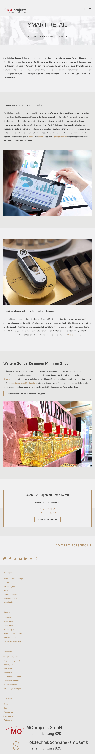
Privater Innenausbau (12, 641)
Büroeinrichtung (10, 637)
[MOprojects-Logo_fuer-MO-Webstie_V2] (47, 724)
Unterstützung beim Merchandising (23, 383)
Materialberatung (10, 684)
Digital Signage (74, 335)
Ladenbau (7, 617)
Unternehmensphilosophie (14, 578)
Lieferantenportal (10, 594)
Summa (41, 137)
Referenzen (7, 698)
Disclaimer (7, 720)
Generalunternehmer (11, 680)
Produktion (7, 673)
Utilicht (31, 137)
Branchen (7, 612)
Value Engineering (10, 657)
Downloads (8, 602)
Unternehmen (9, 573)
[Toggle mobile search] (85, 9)
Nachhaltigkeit (9, 586)
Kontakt (6, 704)
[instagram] (4, 558)
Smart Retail (8, 625)
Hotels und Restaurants (12, 633)
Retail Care (7, 668)
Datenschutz (8, 712)
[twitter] (15, 558)
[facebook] (10, 558)
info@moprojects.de (48, 509)
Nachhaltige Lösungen (12, 688)
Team (5, 590)
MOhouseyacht (9, 629)
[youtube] (20, 558)
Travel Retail (8, 621)
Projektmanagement (11, 661)
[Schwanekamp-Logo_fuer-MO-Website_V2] (47, 739)
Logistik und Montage (12, 677)
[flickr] (31, 558)
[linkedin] (25, 558)
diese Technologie (59, 137)
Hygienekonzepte (10, 379)
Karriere (6, 582)
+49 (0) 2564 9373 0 (47, 513)
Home (5, 708)
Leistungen (7, 651)
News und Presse (10, 598)
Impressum (8, 716)
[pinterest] (36, 558)
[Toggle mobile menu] (90, 9)
